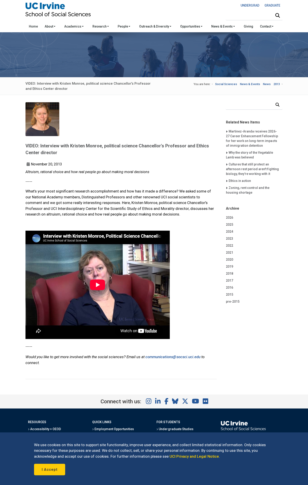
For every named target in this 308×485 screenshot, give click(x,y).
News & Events (222, 26)
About (49, 26)
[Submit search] (278, 16)
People (123, 26)
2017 (229, 280)
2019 (229, 266)
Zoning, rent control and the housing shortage (248, 190)
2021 (229, 252)
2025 (229, 224)
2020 (229, 259)
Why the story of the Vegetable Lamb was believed (249, 155)
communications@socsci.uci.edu (172, 357)
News (267, 84)
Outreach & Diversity (154, 26)
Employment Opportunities (114, 429)
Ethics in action (239, 181)
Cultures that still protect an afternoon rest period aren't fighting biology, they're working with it (252, 169)
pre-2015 (232, 301)
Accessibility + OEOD (45, 429)
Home (33, 26)
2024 (229, 231)
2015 (229, 294)
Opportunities (190, 26)
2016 (229, 287)
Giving (248, 26)
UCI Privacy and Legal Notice (194, 456)
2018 (229, 273)
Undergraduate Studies (175, 429)
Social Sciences (226, 84)
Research (99, 26)
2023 (229, 238)
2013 (277, 84)
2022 (229, 245)
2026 (229, 217)
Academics (73, 26)
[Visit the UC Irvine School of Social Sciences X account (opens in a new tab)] (185, 401)
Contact (266, 26)
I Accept (49, 469)
